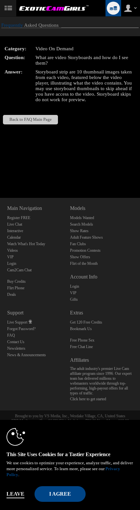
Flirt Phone (15, 288)
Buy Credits (16, 281)
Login (11, 263)
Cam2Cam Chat (19, 270)
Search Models (81, 224)
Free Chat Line (81, 346)
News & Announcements (26, 355)
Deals (11, 294)
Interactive (15, 231)
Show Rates (79, 231)
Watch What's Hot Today (26, 244)
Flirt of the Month (84, 263)
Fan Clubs (78, 244)
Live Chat (14, 224)
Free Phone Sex (82, 340)
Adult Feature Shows (86, 237)
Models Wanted (82, 217)
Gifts (74, 299)
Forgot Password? (21, 329)
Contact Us (15, 342)
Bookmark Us (81, 329)
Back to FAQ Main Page (30, 119)
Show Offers (80, 257)
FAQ (11, 335)
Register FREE (18, 217)
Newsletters (16, 348)
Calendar (14, 237)
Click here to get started (88, 399)
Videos (12, 250)
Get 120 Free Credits (86, 322)
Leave (15, 494)
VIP (10, 257)
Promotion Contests (85, 250)
